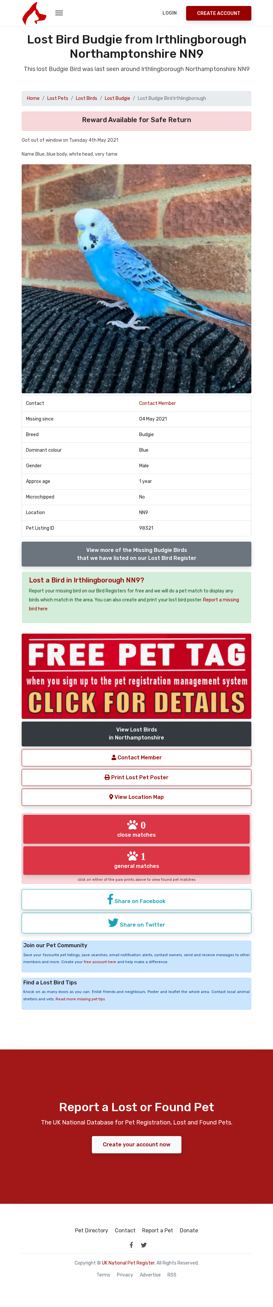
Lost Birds (86, 98)
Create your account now (136, 1144)
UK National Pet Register (128, 1263)
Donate (189, 1231)
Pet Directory (91, 1231)
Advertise (150, 1275)
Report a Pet (157, 1231)
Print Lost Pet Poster (139, 777)
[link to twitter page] (143, 1245)
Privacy (125, 1275)
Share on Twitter (142, 925)
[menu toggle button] (59, 13)
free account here (100, 962)
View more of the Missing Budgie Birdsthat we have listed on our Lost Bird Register (136, 554)
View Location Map (138, 797)
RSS (171, 1275)
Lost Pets (57, 98)
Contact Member (157, 403)
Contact (125, 1231)
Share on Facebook (139, 901)
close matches (136, 828)
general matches (136, 860)
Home (33, 98)
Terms (103, 1275)
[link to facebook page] (131, 1245)
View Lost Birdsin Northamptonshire (136, 734)
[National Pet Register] (34, 13)
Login (169, 13)
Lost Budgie (117, 98)
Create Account (218, 13)
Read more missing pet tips (80, 999)
